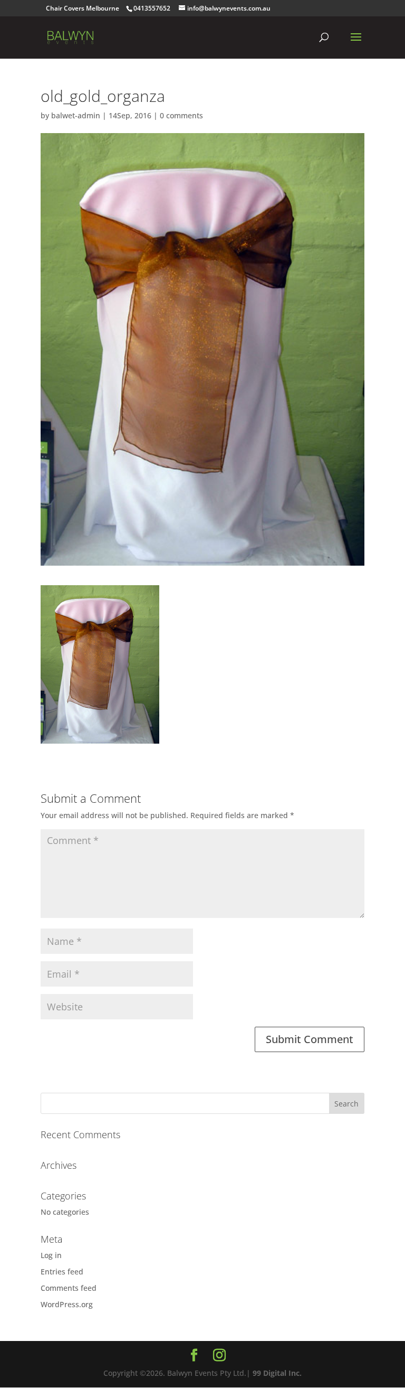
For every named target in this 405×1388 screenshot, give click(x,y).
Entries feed (62, 1272)
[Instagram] (219, 1355)
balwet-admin (75, 115)
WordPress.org (67, 1304)
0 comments (181, 115)
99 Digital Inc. (277, 1373)
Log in (51, 1255)
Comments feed (69, 1288)
